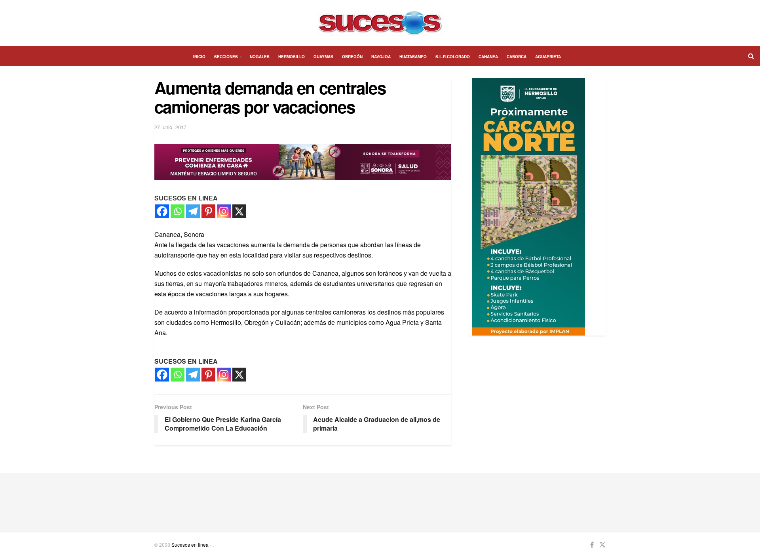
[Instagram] (224, 211)
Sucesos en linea (190, 544)
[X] (239, 211)
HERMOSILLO (291, 56)
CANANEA (488, 56)
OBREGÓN (352, 56)
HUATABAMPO (413, 56)
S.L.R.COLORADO (452, 56)
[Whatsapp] (177, 211)
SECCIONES (226, 56)
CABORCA (516, 56)
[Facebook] (162, 211)
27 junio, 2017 (170, 127)
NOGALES (260, 56)
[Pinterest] (208, 211)
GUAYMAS (323, 56)
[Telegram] (193, 211)
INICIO (199, 56)
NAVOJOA (381, 56)
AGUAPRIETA (548, 56)
